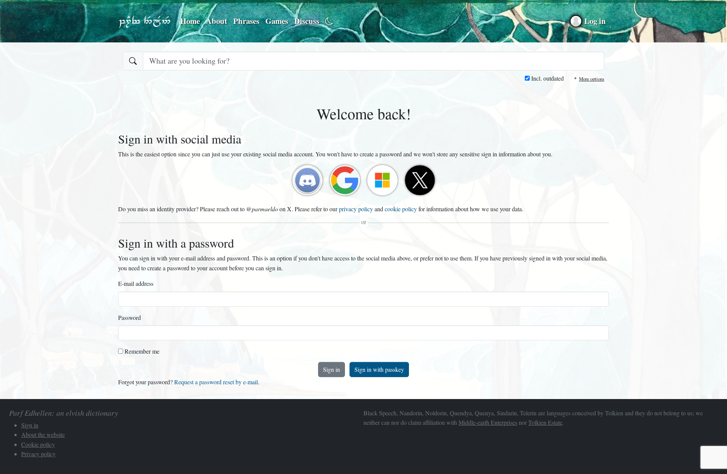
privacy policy (356, 209)
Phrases (246, 21)
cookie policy (401, 209)
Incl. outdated (547, 78)
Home (190, 21)
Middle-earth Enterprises (488, 422)
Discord (307, 180)
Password (129, 317)
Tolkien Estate (545, 422)
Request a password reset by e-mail (216, 382)
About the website (43, 434)
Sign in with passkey (379, 369)
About (216, 21)
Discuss (306, 21)
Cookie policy (38, 444)
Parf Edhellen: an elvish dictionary (144, 21)
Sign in (331, 369)
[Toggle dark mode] (329, 21)
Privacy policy (38, 454)
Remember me (141, 351)
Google (345, 180)
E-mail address (135, 283)
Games (276, 21)
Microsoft (382, 180)
